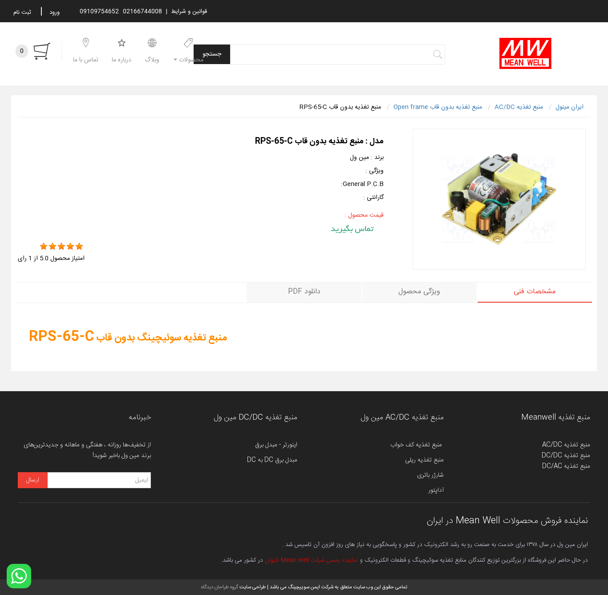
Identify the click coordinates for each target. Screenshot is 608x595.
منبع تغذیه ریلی (424, 460)
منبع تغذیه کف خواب (417, 445)
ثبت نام (22, 12)
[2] (53, 247)
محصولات (190, 60)
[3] (61, 247)
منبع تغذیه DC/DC (566, 455)
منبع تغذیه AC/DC (566, 445)
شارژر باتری (430, 475)
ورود (54, 12)
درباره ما (121, 60)
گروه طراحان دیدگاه (219, 587)
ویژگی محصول (419, 292)
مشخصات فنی (534, 292)
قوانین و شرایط (189, 11)
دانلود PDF (304, 292)
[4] (70, 247)
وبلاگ (152, 60)
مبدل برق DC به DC (272, 460)
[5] (79, 247)
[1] (44, 247)
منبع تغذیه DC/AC (566, 466)
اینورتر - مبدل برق (276, 445)
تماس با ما (85, 60)
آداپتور (436, 490)
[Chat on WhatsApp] (19, 576)
